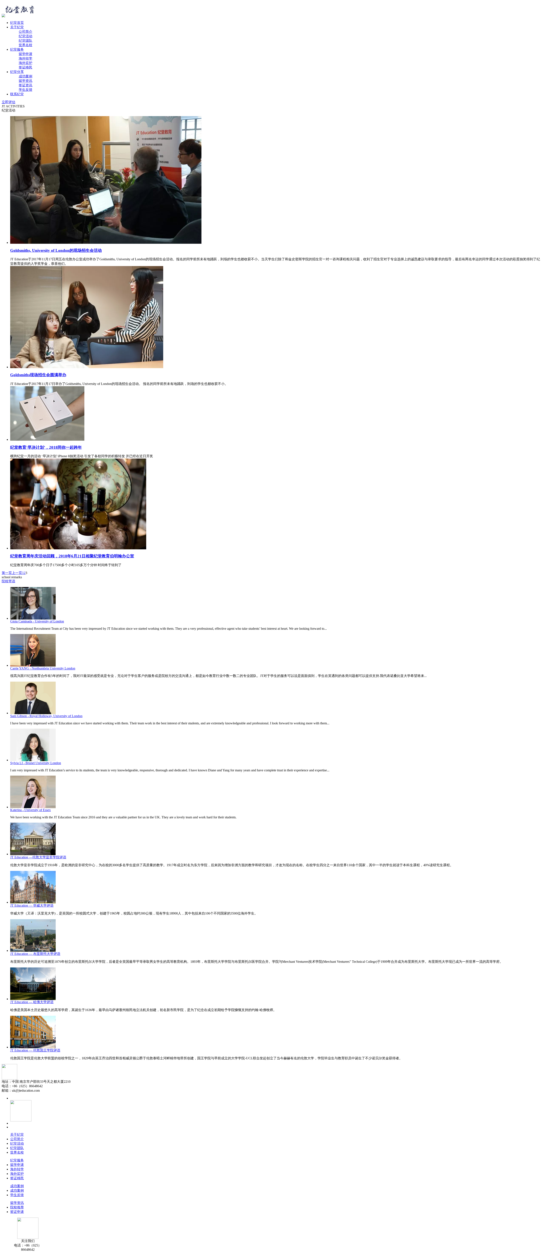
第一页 (7, 573)
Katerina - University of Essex (30, 810)
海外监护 (25, 63)
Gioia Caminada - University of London (37, 621)
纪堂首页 (17, 22)
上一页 (17, 573)
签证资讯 (25, 85)
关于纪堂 (17, 27)
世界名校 (25, 45)
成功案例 (25, 76)
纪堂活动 (25, 36)
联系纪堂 (17, 94)
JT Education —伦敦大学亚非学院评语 (38, 857)
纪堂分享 (17, 72)
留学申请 (25, 54)
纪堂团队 (25, 40)
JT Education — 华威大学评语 (32, 905)
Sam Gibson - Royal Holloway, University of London (46, 716)
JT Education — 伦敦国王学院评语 (35, 1050)
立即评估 (8, 102)
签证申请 (17, 1212)
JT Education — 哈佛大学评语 (32, 1002)
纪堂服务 (17, 49)
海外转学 (25, 58)
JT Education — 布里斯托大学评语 (35, 954)
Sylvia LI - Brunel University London (35, 763)
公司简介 (25, 31)
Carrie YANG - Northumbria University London (42, 668)
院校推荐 (17, 1207)
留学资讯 (25, 81)
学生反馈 (25, 89)
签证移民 (25, 67)
